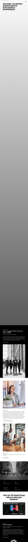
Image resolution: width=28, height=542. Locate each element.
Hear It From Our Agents (8, 420)
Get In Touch (6, 342)
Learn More (5, 457)
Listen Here (5, 537)
